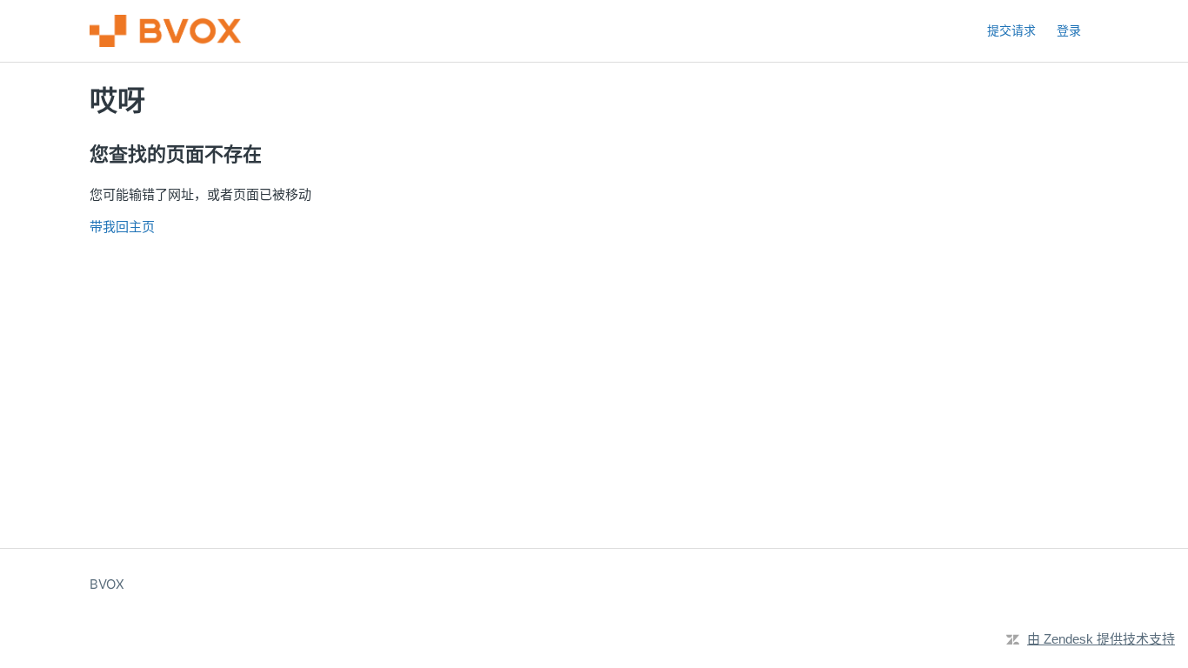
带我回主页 (122, 226)
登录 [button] (1069, 30)
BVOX (107, 584)
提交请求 (1011, 30)
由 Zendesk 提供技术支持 (1101, 638)
